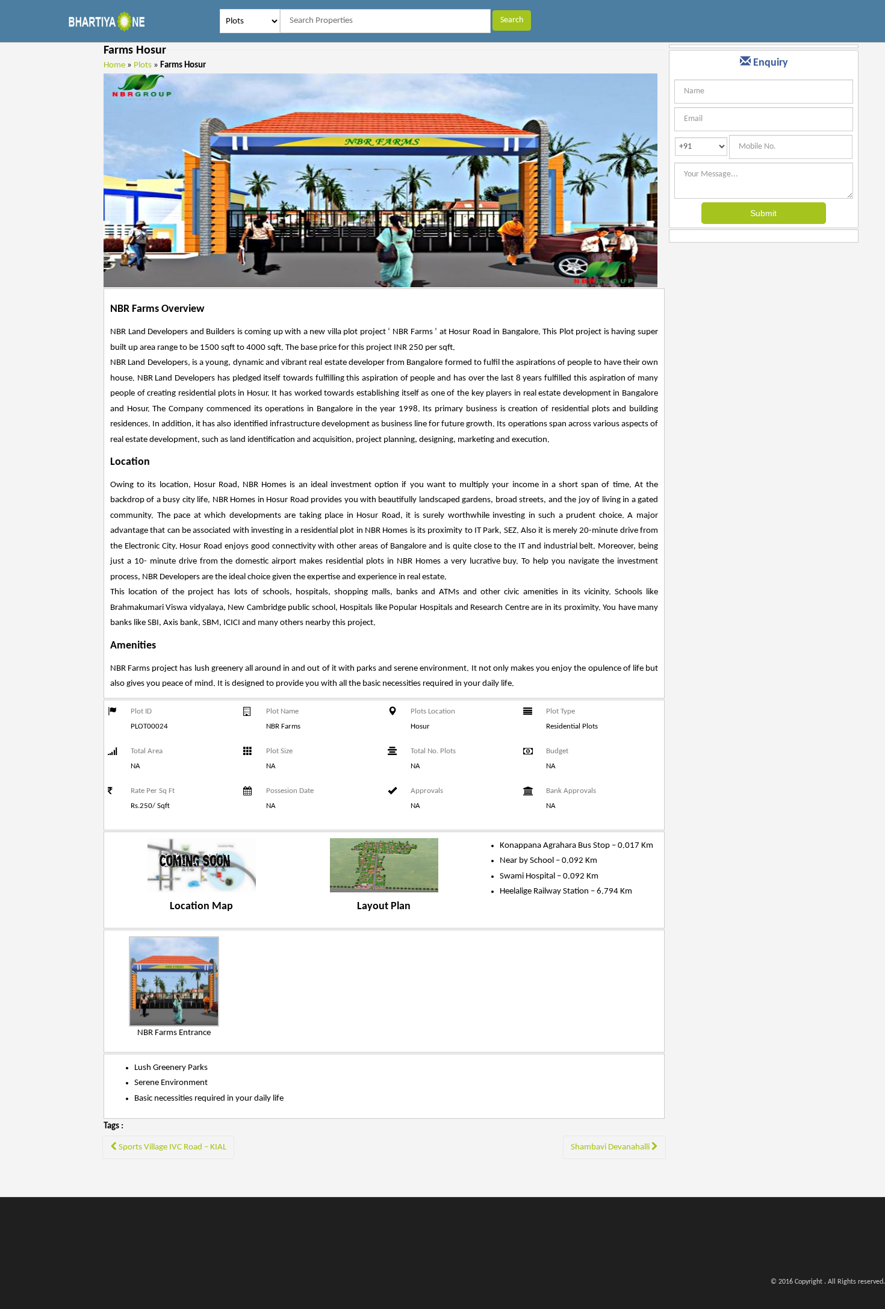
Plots (143, 65)
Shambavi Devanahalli (611, 1147)
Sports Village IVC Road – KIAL (171, 1147)
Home (114, 65)
